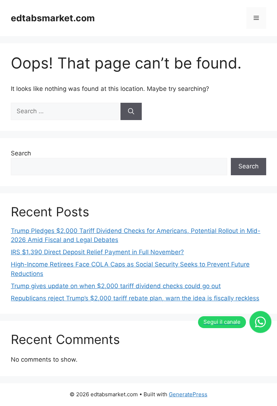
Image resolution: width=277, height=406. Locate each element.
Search (21, 153)
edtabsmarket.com (53, 18)
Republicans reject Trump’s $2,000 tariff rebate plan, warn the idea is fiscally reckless (135, 298)
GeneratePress (188, 394)
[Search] (131, 111)
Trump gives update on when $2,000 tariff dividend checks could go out (116, 286)
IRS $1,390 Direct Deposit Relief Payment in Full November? (97, 252)
